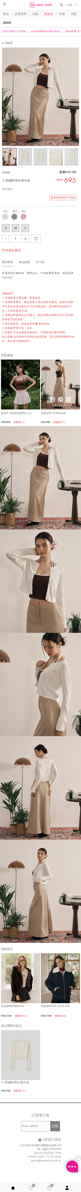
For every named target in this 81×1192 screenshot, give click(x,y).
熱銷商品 (7, 949)
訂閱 (55, 1126)
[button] (75, 391)
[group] (20, 392)
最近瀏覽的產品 (11, 1025)
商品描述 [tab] (7, 262)
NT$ (70, 5)
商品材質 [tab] (24, 262)
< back (7, 43)
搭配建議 (7, 355)
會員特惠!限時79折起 (63, 197)
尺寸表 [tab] (40, 262)
